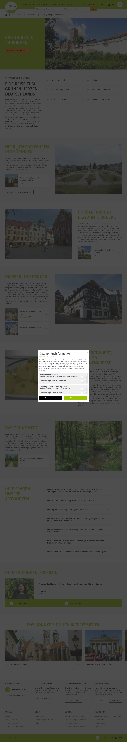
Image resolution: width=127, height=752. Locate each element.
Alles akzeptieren (75, 398)
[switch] (84, 377)
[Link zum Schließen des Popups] (87, 353)
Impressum (42, 356)
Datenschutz (50, 356)
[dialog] (63, 376)
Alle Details (74, 381)
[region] (63, 383)
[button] (82, 377)
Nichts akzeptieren (50, 398)
